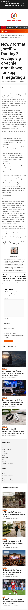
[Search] (26, 31)
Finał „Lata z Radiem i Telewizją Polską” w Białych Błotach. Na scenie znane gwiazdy (12, 572)
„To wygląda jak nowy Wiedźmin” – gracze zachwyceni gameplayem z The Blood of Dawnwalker (13, 373)
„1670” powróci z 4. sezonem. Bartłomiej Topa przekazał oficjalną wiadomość (14, 514)
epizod (11, 96)
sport (4, 596)
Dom (3, 447)
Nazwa (6, 318)
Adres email (7, 323)
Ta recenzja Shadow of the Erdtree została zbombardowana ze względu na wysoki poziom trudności (20, 279)
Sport (3, 459)
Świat (3, 451)
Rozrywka (4, 461)
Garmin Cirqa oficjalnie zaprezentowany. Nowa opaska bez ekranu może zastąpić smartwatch (13, 431)
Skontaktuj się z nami (14, 3)
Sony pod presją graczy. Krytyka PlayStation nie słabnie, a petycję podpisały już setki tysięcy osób (12, 402)
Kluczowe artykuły (6, 449)
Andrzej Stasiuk (5, 81)
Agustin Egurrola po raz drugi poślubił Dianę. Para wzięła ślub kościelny (13, 543)
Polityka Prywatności (20, 5)
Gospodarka (5, 453)
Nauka (3, 455)
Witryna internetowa (9, 328)
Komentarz (7, 298)
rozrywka (5, 509)
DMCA (22, 3)
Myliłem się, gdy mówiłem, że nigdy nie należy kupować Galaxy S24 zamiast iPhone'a (8, 279)
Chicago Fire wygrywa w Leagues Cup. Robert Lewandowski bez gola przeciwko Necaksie (13, 601)
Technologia (4, 368)
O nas (6, 3)
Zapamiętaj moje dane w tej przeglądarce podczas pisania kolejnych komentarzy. (14, 335)
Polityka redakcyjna (9, 5)
